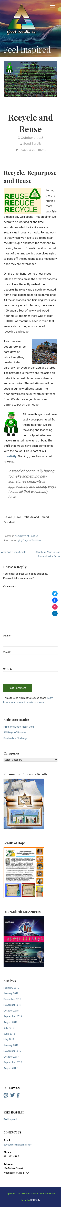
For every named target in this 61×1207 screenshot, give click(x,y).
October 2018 (11, 1010)
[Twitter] (55, 593)
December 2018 (12, 999)
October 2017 (11, 1056)
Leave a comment (32, 149)
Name (7, 635)
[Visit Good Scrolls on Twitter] (12, 1096)
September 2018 (13, 1016)
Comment (9, 586)
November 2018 (12, 1005)
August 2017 (10, 1068)
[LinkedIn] (55, 613)
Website (7, 669)
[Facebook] (55, 600)
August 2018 (10, 1022)
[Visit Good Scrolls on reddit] (6, 1096)
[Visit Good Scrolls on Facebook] (18, 1096)
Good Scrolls (32, 143)
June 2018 (9, 1033)
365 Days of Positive (26, 535)
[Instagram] (55, 607)
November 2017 (12, 1051)
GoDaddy (35, 1200)
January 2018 (11, 1045)
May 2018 (9, 1039)
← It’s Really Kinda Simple (13, 552)
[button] (52, 7)
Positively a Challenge (15, 738)
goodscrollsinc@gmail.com (18, 1144)
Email (7, 652)
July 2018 (9, 1028)
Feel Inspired (10, 1119)
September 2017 (13, 1062)
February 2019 (11, 987)
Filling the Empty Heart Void (19, 726)
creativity (10, 456)
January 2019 (11, 993)
